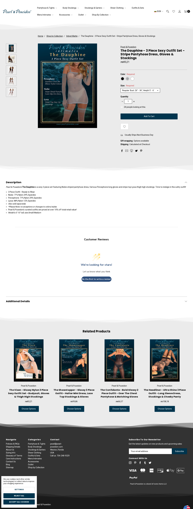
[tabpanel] (28, 375)
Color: (128, 74)
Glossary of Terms (14, 456)
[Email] (126, 150)
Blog (8, 464)
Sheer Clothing (117, 8)
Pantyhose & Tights (46, 8)
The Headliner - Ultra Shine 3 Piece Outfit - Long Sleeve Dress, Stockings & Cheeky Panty (165, 393)
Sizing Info (10, 453)
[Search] (166, 11)
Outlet (81, 15)
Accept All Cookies (19, 502)
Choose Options (29, 409)
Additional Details (18, 301)
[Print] (131, 150)
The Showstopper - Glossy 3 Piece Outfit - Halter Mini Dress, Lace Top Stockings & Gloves (74, 393)
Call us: (60, 456)
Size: (127, 85)
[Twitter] (136, 150)
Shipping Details (13, 447)
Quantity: (125, 96)
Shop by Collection (100, 15)
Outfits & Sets (138, 8)
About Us (10, 450)
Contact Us (11, 461)
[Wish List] (172, 11)
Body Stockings (70, 8)
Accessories (65, 15)
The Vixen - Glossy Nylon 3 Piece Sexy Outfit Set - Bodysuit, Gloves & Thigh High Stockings (28, 393)
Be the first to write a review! (96, 279)
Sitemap (10, 467)
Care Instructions (13, 458)
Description (13, 182)
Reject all (19, 495)
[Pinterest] (141, 150)
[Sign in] (178, 11)
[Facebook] (122, 150)
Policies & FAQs (12, 444)
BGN (159, 11)
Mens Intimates (44, 15)
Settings (19, 489)
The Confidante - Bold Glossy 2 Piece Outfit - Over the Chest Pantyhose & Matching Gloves (119, 393)
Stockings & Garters (94, 8)
